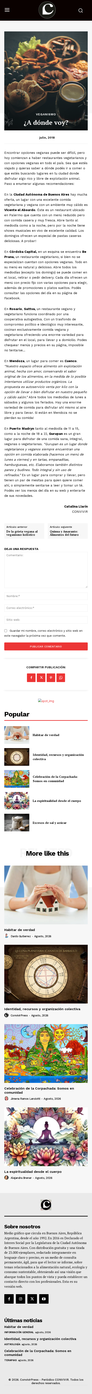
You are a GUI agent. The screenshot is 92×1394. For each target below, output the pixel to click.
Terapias (10, 1360)
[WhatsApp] (60, 677)
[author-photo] (7, 936)
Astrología (12, 1344)
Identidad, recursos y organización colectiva (42, 1009)
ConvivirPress (19, 1015)
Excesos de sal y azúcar (50, 823)
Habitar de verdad (46, 735)
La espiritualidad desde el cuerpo (57, 801)
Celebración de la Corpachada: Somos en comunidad (55, 779)
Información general (19, 1332)
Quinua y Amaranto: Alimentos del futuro (64, 533)
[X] (41, 677)
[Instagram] (20, 1299)
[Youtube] (44, 1299)
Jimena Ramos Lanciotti (25, 1098)
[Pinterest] (51, 677)
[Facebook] (31, 677)
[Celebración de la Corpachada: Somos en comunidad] (16, 779)
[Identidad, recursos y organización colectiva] (16, 757)
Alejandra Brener (21, 1177)
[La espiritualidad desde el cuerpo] (16, 801)
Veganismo (46, 114)
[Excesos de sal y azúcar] (16, 822)
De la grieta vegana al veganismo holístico (22, 533)
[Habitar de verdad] (16, 735)
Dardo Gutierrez (21, 936)
